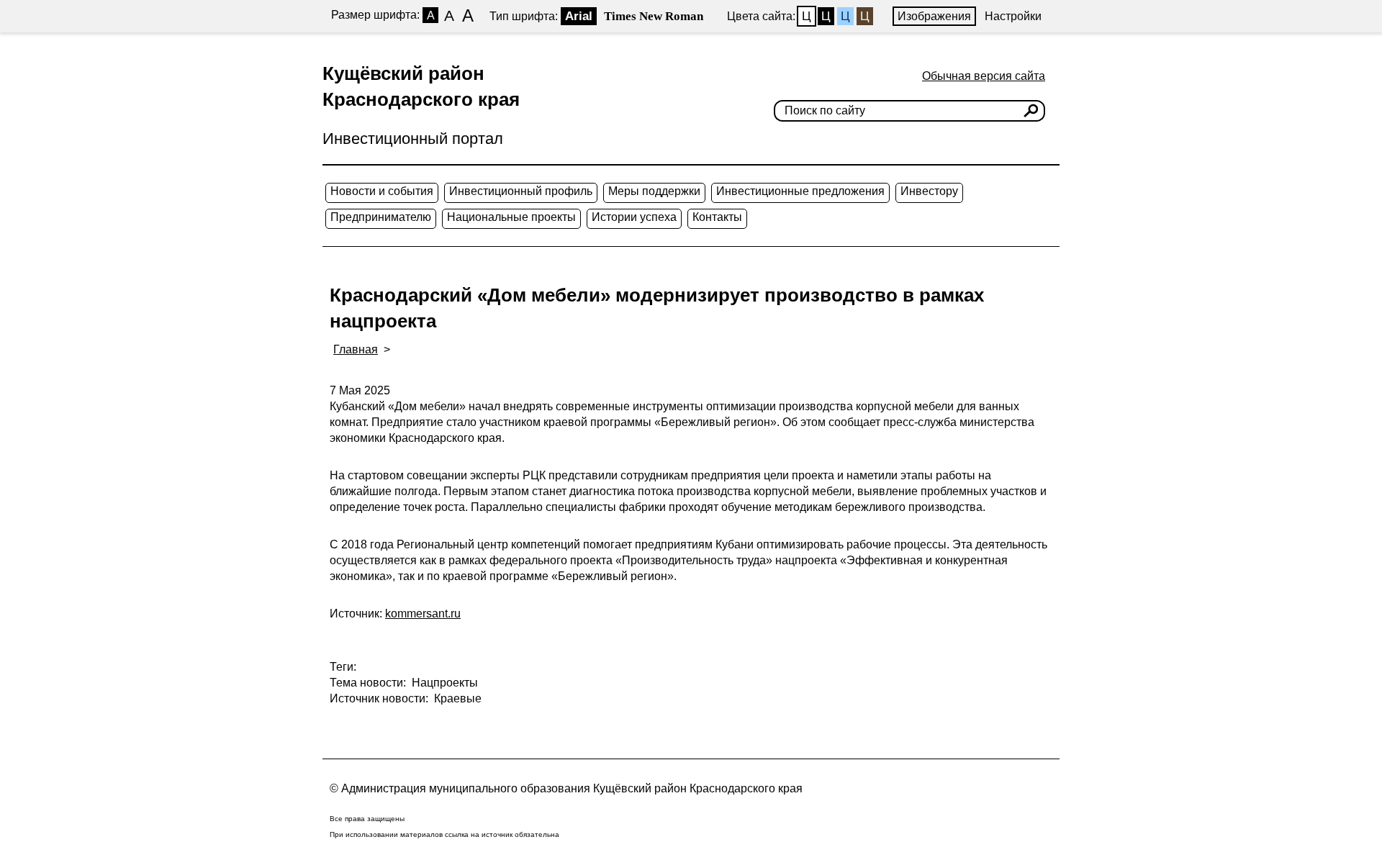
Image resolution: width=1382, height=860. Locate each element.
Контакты (717, 217)
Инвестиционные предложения (800, 191)
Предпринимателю (380, 217)
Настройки (1013, 16)
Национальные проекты (511, 217)
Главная (355, 349)
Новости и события (381, 191)
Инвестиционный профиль (520, 191)
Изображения (934, 16)
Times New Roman (653, 16)
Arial (578, 16)
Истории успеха (634, 217)
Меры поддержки (654, 191)
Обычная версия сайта (983, 76)
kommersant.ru (423, 613)
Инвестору (929, 191)
